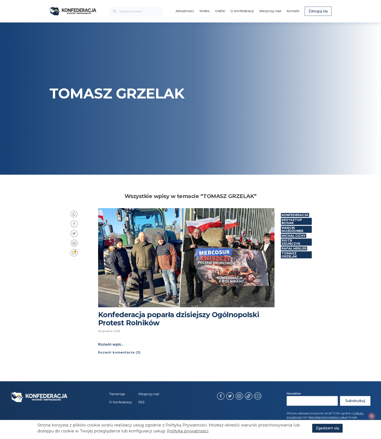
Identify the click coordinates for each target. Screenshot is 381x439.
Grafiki (220, 11)
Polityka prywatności (187, 431)
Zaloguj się (318, 11)
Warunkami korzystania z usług (327, 417)
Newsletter (294, 393)
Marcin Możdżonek (292, 229)
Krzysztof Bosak (292, 221)
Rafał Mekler (294, 248)
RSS (141, 402)
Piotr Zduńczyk (291, 242)
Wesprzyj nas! (270, 11)
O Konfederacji (242, 11)
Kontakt (293, 11)
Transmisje (117, 394)
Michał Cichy (294, 236)
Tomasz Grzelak (289, 254)
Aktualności (185, 11)
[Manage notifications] (371, 416)
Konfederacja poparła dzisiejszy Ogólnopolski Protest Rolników (178, 318)
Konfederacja (295, 215)
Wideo (204, 11)
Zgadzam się (327, 428)
